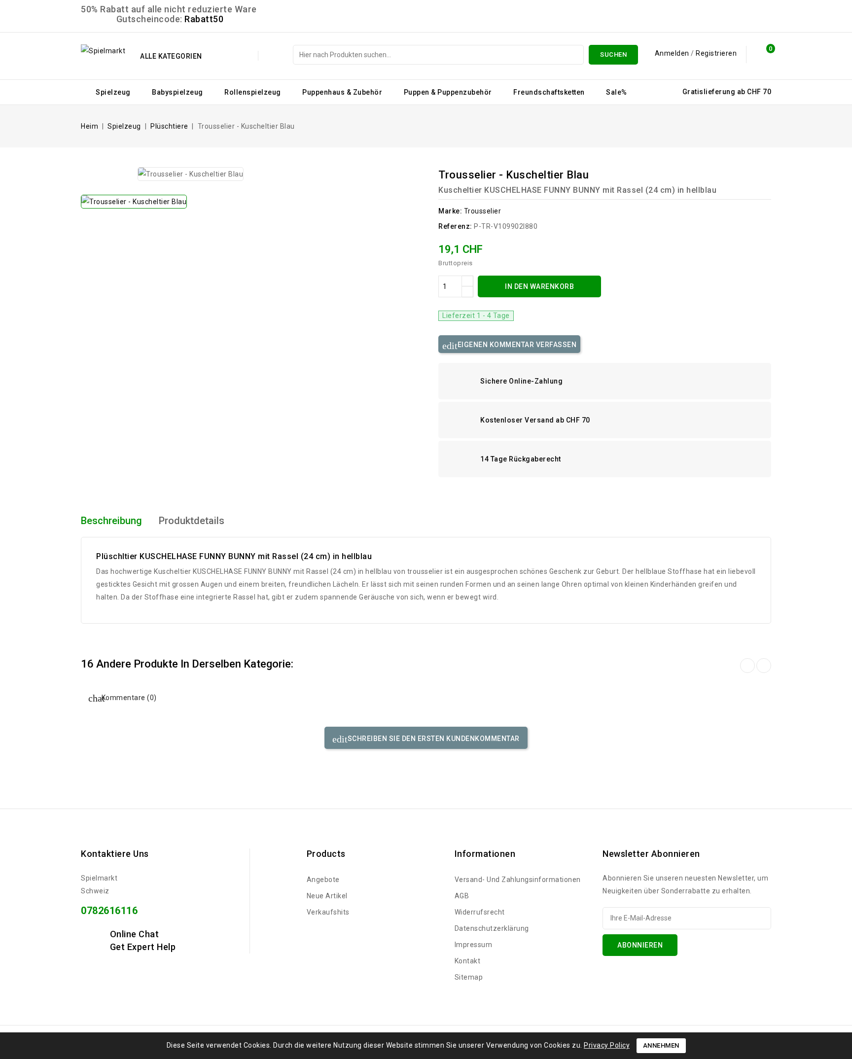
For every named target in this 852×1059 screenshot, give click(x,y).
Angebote (323, 879)
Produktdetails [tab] (191, 521)
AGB (462, 896)
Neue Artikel (327, 896)
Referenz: (455, 226)
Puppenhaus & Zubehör (342, 92)
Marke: (450, 211)
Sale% (616, 92)
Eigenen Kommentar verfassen (516, 345)
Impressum (474, 945)
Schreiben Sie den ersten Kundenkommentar (433, 738)
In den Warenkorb (539, 286)
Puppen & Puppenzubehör (448, 92)
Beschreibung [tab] (111, 521)
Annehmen (661, 1045)
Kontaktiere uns (115, 853)
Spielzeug (113, 92)
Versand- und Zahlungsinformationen (518, 879)
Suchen (613, 54)
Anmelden (673, 53)
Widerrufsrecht (480, 912)
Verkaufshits (328, 912)
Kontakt (468, 961)
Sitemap (469, 977)
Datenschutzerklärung (492, 928)
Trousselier (482, 211)
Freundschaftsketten (549, 92)
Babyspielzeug (177, 92)
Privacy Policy (607, 1045)
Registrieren (716, 53)
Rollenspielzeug (252, 92)
